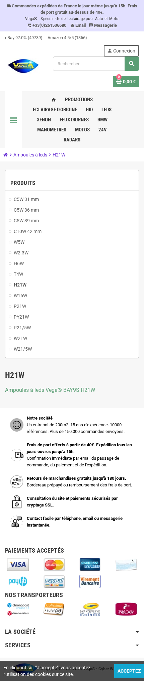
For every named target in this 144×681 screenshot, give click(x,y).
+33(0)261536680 (46, 25)
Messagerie (103, 25)
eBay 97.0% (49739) (24, 37)
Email (78, 25)
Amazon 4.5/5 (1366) (67, 37)
